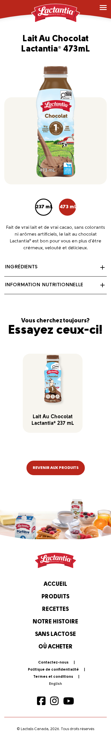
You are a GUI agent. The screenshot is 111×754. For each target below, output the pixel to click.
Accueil (55, 584)
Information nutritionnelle (44, 285)
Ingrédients (21, 267)
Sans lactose (55, 634)
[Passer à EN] (55, 684)
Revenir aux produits (56, 468)
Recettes (55, 609)
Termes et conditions (53, 677)
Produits (55, 597)
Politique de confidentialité (53, 669)
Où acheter (55, 647)
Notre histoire (55, 622)
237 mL (44, 207)
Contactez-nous (53, 662)
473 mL (68, 207)
